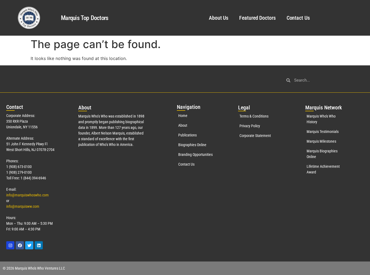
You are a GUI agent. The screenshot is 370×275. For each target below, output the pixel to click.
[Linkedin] (39, 245)
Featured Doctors (257, 18)
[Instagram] (10, 245)
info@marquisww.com (22, 206)
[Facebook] (20, 245)
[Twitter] (29, 245)
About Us (218, 18)
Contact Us (298, 18)
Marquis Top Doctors (84, 18)
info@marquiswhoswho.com (27, 195)
